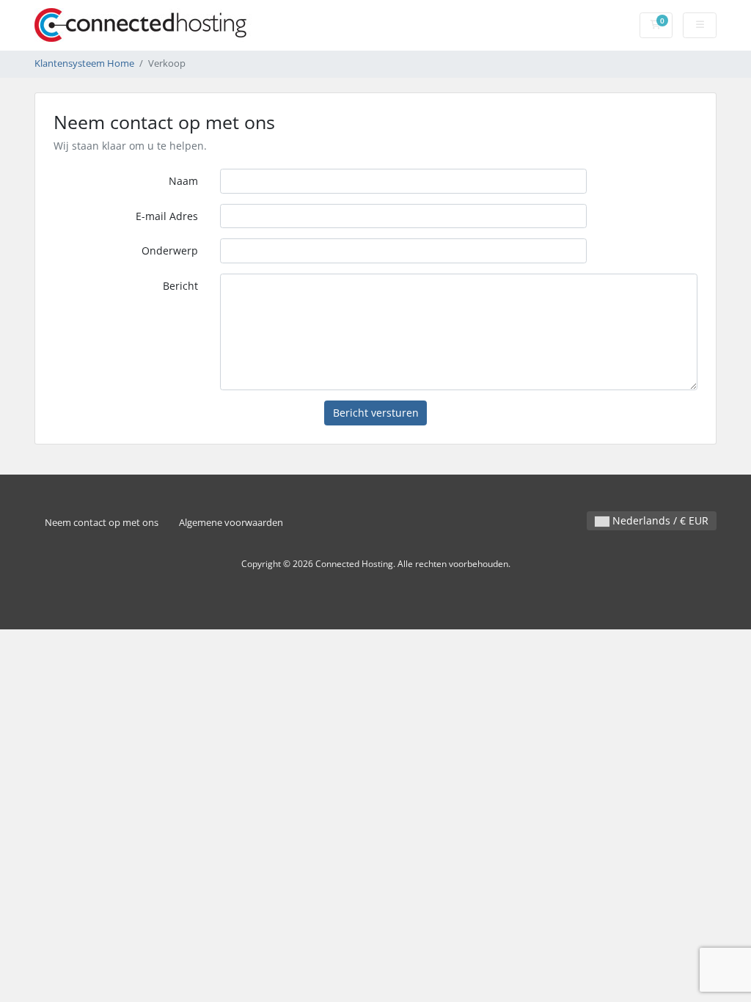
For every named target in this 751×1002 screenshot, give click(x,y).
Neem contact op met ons (101, 522)
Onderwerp (170, 250)
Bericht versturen (376, 413)
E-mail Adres (167, 216)
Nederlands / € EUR (658, 520)
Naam (183, 181)
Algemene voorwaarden (231, 522)
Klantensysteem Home (84, 63)
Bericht (180, 286)
